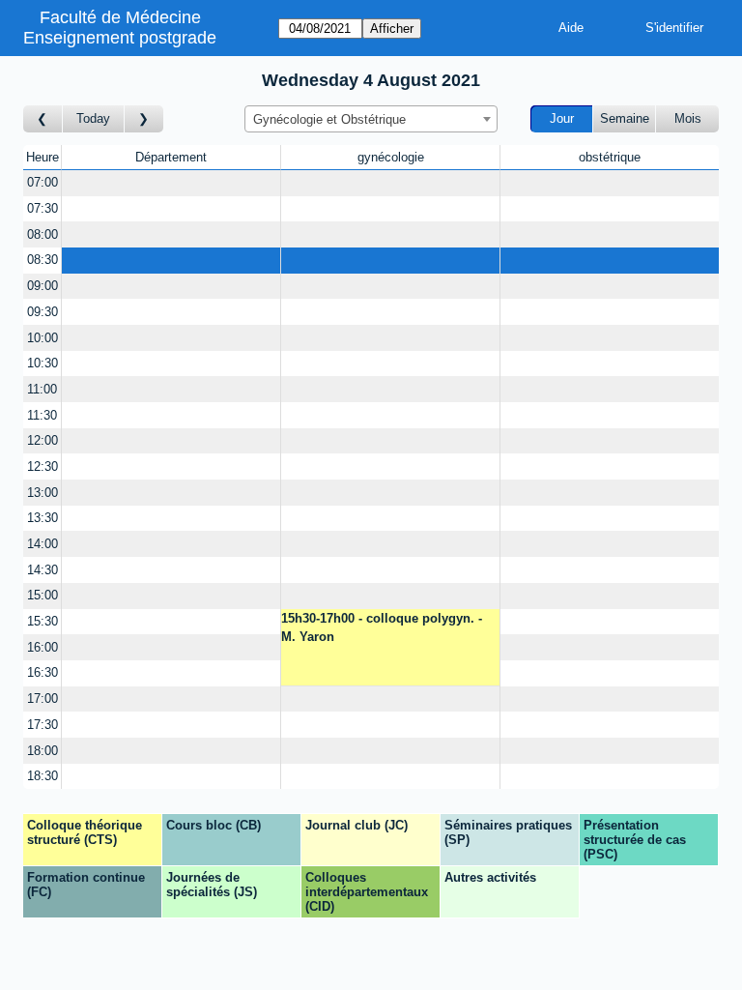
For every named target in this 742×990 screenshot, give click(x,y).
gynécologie (390, 157)
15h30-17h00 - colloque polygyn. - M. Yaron (381, 628)
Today (93, 118)
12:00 (42, 440)
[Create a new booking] (171, 183)
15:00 (42, 595)
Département (171, 157)
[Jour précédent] (43, 119)
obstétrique (610, 157)
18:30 (42, 776)
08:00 (42, 234)
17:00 (42, 698)
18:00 (42, 750)
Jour (562, 118)
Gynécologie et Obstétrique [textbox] (329, 119)
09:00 (42, 285)
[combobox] (371, 118)
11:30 (42, 415)
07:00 (42, 182)
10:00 (42, 338)
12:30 (42, 466)
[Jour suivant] (144, 119)
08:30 (42, 259)
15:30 (42, 621)
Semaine (624, 118)
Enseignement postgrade (119, 37)
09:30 (42, 312)
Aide (571, 27)
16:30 (42, 672)
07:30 (42, 208)
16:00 (42, 647)
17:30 (42, 724)
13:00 (42, 492)
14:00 (42, 544)
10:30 (42, 363)
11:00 (42, 389)
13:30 (42, 517)
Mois (687, 118)
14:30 (42, 570)
